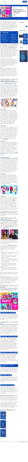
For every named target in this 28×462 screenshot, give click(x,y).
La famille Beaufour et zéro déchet (14, 42)
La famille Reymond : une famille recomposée (14, 39)
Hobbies (25, 34)
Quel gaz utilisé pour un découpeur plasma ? (3, 424)
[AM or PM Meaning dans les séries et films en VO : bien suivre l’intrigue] (21, 36)
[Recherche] (23, 1)
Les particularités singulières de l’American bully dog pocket (25, 42)
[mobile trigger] (1, 1)
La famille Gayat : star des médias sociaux (14, 36)
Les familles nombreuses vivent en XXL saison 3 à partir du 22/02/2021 (5, 35)
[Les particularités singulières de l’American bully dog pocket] (21, 41)
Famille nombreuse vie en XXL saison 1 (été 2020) (5, 39)
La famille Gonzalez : (4, 36)
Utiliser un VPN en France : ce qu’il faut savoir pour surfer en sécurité (23, 56)
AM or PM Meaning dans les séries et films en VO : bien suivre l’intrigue (25, 36)
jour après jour (6, 139)
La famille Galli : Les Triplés (13, 40)
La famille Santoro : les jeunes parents (5, 41)
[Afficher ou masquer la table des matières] (12, 32)
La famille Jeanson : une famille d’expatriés (14, 37)
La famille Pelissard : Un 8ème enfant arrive (13, 34)
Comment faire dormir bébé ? (3, 414)
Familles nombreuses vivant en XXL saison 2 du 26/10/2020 (5, 38)
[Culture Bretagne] (5, 1)
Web (21, 51)
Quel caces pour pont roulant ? (3, 432)
